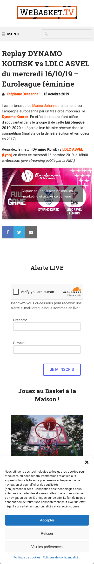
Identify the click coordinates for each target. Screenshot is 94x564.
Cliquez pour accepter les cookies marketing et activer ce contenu (47, 193)
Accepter (47, 520)
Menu (13, 33)
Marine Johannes (46, 105)
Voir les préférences (47, 547)
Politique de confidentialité (60, 557)
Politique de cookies (26, 557)
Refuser (47, 533)
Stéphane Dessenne (22, 94)
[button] (86, 462)
